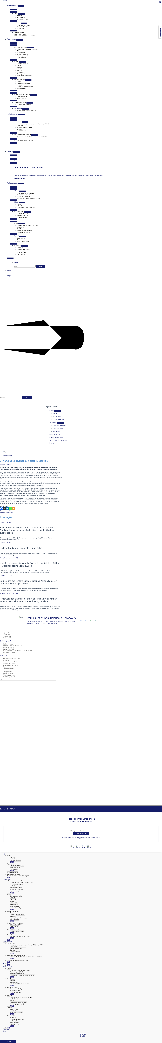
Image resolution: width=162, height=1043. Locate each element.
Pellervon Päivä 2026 (17, 865)
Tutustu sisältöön (19, 178)
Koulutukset (14, 869)
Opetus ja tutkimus (13, 911)
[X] (4, 508)
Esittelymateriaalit (16, 896)
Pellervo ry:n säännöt (17, 972)
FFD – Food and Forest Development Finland (17, 651)
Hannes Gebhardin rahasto (18, 918)
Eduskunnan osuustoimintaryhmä (17, 960)
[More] (13, 508)
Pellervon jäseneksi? (16, 1012)
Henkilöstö (13, 1017)
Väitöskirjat (13, 903)
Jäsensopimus (14, 926)
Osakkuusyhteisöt (12, 987)
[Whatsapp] (10, 508)
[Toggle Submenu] (57, 411)
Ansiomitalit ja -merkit (17, 1004)
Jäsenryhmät (14, 1009)
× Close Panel (7, 1041)
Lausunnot (13, 946)
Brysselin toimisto (9, 652)
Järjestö (2, 558)
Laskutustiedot (8, 673)
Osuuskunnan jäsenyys (17, 931)
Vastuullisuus (14, 859)
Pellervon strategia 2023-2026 (20, 970)
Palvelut (9, 995)
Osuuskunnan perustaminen (15, 923)
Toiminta (9, 968)
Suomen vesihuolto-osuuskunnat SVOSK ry (10, 664)
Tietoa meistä (7, 638)
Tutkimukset (14, 904)
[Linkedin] (7, 508)
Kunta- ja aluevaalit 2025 (18, 948)
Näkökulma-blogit (12, 872)
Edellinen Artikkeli (6, 511)
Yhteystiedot (7, 671)
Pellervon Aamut (15, 867)
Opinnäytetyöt (14, 906)
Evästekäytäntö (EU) (10, 677)
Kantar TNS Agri (8, 649)
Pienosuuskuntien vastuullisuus (20, 936)
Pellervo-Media (8, 644)
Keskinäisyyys (14, 886)
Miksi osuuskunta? (16, 925)
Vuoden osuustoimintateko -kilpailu (18, 876)
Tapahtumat (10, 864)
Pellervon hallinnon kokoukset (19, 984)
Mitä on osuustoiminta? (14, 881)
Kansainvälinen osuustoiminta (16, 955)
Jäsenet (9, 1007)
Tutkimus (13, 916)
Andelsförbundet (8, 668)
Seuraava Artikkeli (6, 512)
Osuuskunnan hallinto (13, 930)
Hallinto (9, 979)
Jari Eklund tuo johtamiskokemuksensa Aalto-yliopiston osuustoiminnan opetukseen (28, 582)
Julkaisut (13, 899)
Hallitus (12, 980)
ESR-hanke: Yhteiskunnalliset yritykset (22, 975)
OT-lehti (5, 963)
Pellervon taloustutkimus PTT (12, 646)
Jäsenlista (13, 1011)
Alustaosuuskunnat (16, 887)
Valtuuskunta (14, 982)
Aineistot (9, 894)
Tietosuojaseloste (9, 675)
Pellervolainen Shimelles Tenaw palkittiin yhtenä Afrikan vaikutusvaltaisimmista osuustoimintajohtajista (28, 600)
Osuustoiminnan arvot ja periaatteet (21, 882)
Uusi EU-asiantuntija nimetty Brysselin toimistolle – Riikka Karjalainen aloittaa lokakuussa (29, 564)
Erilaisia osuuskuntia (16, 884)
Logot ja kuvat (14, 1024)
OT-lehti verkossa (15, 860)
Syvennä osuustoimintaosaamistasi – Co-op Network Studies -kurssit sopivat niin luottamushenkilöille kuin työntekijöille (27, 530)
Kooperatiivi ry (8, 667)
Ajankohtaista (7, 455)
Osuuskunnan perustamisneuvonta (21, 997)
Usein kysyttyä (15, 891)
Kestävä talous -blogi (13, 874)
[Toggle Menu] (21, 6)
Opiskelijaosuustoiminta (17, 914)
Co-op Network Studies (11, 662)
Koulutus (13, 1000)
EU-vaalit (13, 950)
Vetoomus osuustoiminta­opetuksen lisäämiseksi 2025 (27, 945)
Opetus (12, 913)
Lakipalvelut (14, 999)
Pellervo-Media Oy (16, 989)
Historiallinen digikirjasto (18, 908)
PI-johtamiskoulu (8, 647)
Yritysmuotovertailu (16, 889)
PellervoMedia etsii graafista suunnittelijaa (21, 548)
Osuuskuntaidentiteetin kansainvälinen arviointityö (26, 957)
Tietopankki (6, 634)
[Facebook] (1, 508)
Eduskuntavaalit (15, 952)
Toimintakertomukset (17, 973)
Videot (12, 901)
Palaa (12, 862)
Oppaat (12, 898)
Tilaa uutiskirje (14, 1022)
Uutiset (9, 464)
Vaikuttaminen (7, 636)
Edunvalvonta (11, 943)
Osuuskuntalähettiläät (17, 1019)
